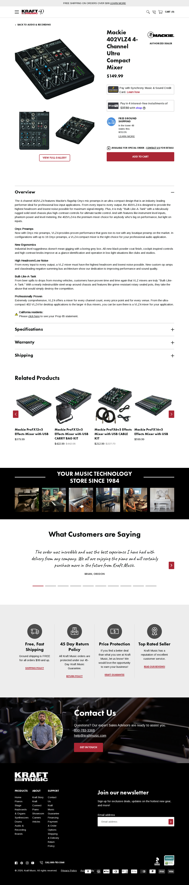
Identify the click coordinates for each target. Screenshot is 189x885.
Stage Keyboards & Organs (21, 809)
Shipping (24, 355)
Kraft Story (38, 797)
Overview (25, 192)
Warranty (25, 342)
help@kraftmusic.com (90, 735)
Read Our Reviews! (154, 667)
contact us (153, 148)
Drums (18, 821)
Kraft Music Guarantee (53, 809)
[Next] (171, 414)
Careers (36, 817)
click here (34, 316)
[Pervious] (15, 414)
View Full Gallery (55, 158)
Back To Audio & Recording (34, 25)
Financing (53, 817)
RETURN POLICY (74, 676)
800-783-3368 (84, 730)
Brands (19, 833)
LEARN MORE (118, 3)
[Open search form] (148, 12)
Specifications (29, 329)
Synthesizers (22, 817)
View (44, 418)
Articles (36, 821)
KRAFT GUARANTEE (114, 675)
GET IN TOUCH (88, 747)
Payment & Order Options (52, 825)
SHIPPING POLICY (34, 668)
